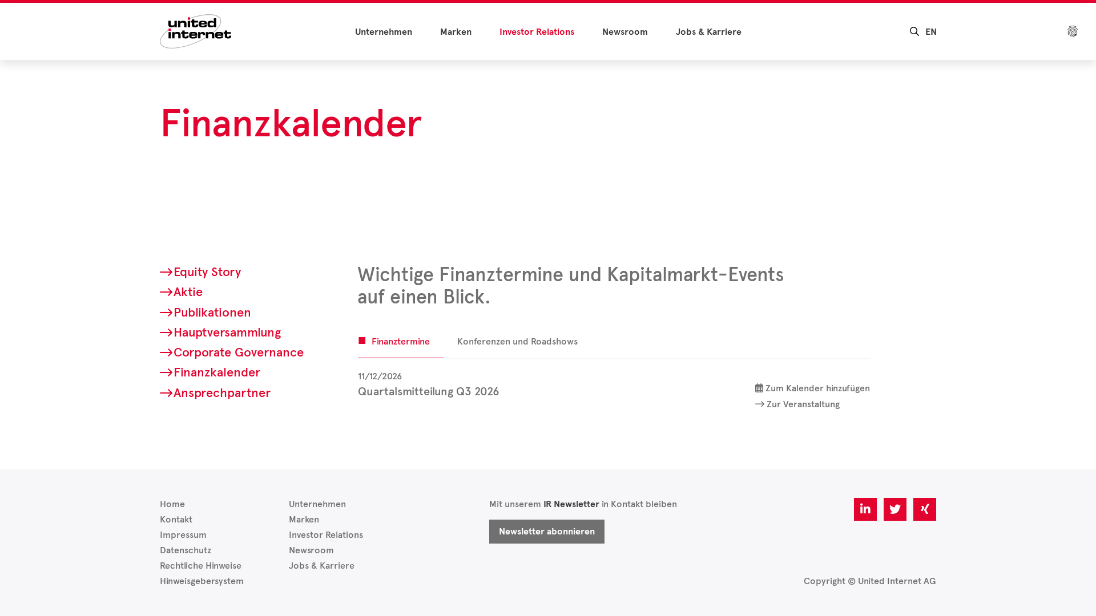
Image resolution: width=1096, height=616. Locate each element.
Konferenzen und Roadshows (517, 341)
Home (172, 504)
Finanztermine (401, 341)
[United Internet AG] (195, 30)
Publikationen (212, 312)
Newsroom (625, 32)
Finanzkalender (217, 372)
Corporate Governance (239, 352)
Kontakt (176, 519)
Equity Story (207, 271)
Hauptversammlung (227, 332)
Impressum (183, 534)
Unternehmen (383, 32)
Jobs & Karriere (709, 32)
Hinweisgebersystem (202, 581)
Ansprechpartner (222, 392)
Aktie (188, 291)
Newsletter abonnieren (547, 531)
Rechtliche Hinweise (200, 565)
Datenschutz (185, 550)
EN (931, 32)
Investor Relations (536, 32)
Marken (456, 32)
